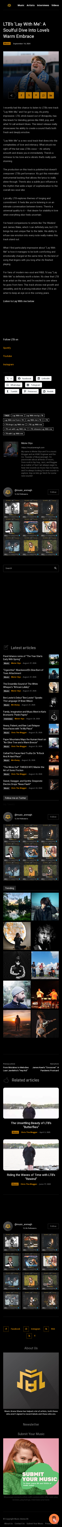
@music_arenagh (23, 490)
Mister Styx (27, 443)
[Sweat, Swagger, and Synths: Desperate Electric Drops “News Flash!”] (54, 784)
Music (7, 43)
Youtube (7, 356)
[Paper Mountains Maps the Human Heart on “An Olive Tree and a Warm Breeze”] (54, 743)
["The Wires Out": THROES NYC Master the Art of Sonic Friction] (17, 1024)
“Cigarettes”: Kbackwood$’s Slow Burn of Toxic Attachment (23, 671)
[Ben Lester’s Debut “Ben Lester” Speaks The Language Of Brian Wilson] (54, 701)
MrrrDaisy (15, 705)
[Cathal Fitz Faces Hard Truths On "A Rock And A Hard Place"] (45, 995)
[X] (29, 95)
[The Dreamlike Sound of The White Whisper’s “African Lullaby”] (54, 687)
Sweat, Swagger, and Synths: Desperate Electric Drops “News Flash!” (22, 782)
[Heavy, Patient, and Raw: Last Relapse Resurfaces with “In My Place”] (54, 729)
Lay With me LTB (34, 420)
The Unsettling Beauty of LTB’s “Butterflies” (31, 1125)
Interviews (8, 719)
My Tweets (9, 804)
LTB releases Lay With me (41, 429)
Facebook (15, 1329)
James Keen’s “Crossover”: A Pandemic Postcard (45, 1069)
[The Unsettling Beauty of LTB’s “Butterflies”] (31, 1103)
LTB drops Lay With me (14, 424)
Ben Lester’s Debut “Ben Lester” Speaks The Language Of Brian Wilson (22, 699)
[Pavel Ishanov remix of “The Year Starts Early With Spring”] (54, 659)
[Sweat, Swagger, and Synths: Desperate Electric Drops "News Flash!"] (45, 1024)
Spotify (7, 348)
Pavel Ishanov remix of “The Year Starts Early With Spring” (22, 658)
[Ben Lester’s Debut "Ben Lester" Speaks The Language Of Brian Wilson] (45, 936)
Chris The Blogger (19, 732)
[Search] (55, 568)
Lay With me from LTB (14, 420)
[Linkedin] (51, 95)
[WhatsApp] (43, 95)
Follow (53, 492)
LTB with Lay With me (13, 433)
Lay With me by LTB (34, 415)
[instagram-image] (12, 509)
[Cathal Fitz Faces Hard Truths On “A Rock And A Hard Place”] (54, 757)
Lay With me (17, 415)
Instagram (8, 364)
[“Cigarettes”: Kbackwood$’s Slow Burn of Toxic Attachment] (54, 673)
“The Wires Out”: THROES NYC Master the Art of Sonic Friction (23, 769)
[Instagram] (26, 1329)
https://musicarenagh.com (32, 447)
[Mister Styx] (10, 460)
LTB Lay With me (35, 424)
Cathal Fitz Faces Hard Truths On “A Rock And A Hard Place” (23, 755)
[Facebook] (21, 95)
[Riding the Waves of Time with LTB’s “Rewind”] (31, 1154)
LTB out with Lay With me (15, 429)
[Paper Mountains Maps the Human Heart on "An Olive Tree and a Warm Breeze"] (17, 995)
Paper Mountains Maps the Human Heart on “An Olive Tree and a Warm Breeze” (24, 741)
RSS (53, 1329)
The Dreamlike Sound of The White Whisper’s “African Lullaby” (20, 685)
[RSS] (46, 1329)
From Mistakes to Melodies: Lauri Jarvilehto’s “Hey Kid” (16, 1069)
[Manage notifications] (55, 1521)
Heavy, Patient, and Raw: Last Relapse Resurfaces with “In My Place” (21, 727)
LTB (46, 420)
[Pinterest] (36, 95)
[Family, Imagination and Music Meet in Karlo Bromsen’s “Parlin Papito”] (54, 715)
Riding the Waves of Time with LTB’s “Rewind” (31, 1177)
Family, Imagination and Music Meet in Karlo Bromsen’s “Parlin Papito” (24, 713)
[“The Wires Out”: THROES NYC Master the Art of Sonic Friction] (54, 770)
